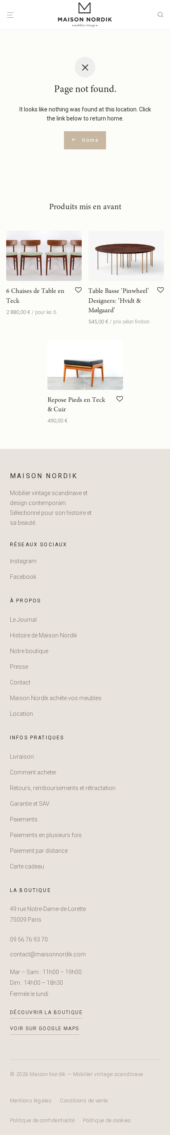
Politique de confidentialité (42, 1120)
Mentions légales (31, 1100)
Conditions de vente (84, 1100)
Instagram (23, 561)
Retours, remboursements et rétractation (63, 788)
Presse (19, 666)
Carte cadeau (27, 866)
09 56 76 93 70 (29, 939)
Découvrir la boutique (46, 1012)
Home (89, 140)
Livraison (22, 756)
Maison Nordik (44, 476)
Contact (20, 682)
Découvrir (16, 312)
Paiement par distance (39, 850)
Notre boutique (29, 651)
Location (21, 713)
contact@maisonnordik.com (48, 954)
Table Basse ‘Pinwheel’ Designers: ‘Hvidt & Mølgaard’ (118, 301)
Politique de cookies (107, 1120)
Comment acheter (33, 772)
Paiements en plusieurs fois (46, 835)
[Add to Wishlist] (78, 290)
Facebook (23, 576)
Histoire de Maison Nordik (43, 635)
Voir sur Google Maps (44, 1028)
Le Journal (23, 619)
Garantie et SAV (30, 803)
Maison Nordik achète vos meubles (56, 698)
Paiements (24, 819)
